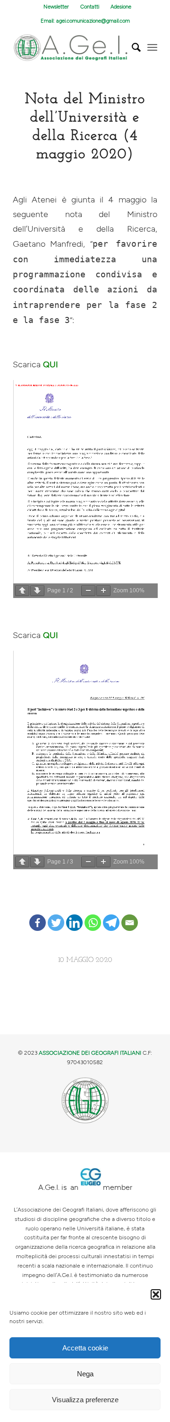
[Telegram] (111, 915)
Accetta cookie (85, 1348)
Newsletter (56, 6)
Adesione (120, 6)
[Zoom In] (103, 590)
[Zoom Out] (88, 590)
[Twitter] (56, 915)
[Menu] (152, 47)
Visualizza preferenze (85, 1400)
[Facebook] (37, 915)
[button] (156, 1294)
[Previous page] (22, 590)
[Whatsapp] (93, 915)
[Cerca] (131, 47)
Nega (85, 1374)
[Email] (129, 915)
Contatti (89, 6)
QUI (50, 364)
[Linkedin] (74, 915)
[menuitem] (56, 7)
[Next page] (37, 590)
